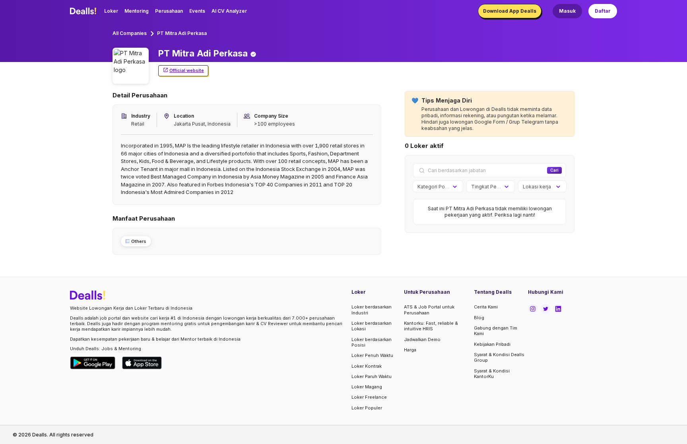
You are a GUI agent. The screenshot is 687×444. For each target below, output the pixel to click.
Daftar (603, 11)
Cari (554, 170)
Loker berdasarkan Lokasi (371, 326)
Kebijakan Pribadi (492, 344)
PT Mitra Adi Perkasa (182, 33)
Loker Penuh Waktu (372, 355)
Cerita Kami (486, 307)
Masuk (567, 11)
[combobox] (435, 187)
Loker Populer (366, 408)
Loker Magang (366, 387)
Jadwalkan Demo (422, 339)
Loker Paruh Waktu (371, 376)
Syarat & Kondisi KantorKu (492, 373)
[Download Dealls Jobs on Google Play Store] (93, 363)
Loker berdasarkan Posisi (371, 342)
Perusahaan (169, 11)
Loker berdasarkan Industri (371, 309)
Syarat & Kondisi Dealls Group (499, 357)
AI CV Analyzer (229, 11)
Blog (479, 317)
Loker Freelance (369, 397)
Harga (410, 350)
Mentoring (136, 11)
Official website (186, 70)
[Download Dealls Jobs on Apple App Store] (142, 363)
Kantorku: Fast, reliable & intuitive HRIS (431, 326)
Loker (111, 11)
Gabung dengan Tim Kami (495, 330)
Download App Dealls (509, 11)
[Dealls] (84, 11)
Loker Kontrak (366, 366)
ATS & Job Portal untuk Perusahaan (429, 309)
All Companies (130, 33)
